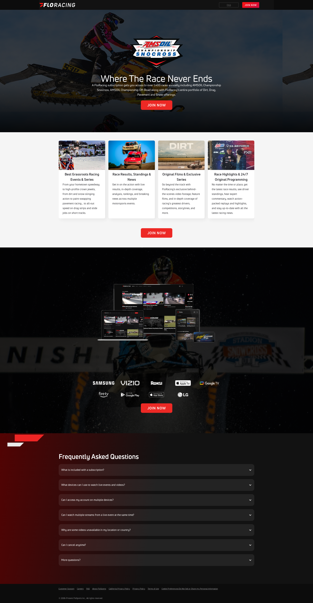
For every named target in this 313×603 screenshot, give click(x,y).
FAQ (229, 5)
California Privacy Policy (119, 588)
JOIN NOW (251, 5)
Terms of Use (153, 588)
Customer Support (66, 588)
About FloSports (99, 588)
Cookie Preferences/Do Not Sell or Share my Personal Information (190, 588)
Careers (80, 588)
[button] (156, 470)
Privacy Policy (139, 588)
